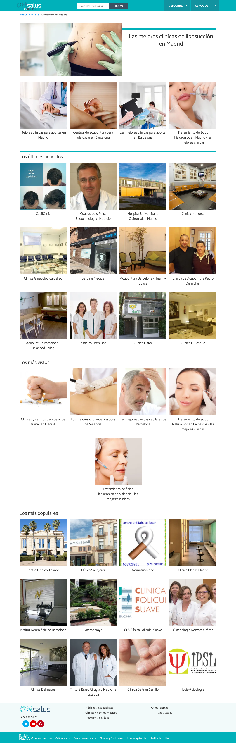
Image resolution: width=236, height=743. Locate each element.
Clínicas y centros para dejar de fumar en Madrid (43, 422)
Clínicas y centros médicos (101, 713)
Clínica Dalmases (43, 689)
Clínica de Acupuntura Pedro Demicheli (193, 281)
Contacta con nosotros (85, 738)
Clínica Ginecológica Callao (43, 278)
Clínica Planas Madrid (193, 570)
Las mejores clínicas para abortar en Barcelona (143, 135)
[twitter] (25, 723)
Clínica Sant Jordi (93, 570)
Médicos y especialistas (99, 708)
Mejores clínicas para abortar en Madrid (43, 135)
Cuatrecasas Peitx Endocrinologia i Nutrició (93, 216)
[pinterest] (40, 723)
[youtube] (33, 723)
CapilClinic (43, 213)
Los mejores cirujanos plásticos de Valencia (93, 422)
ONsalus (23, 15)
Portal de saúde (164, 713)
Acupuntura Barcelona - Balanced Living (43, 346)
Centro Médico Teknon (43, 570)
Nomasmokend (143, 570)
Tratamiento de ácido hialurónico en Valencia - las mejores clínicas (118, 494)
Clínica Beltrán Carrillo (143, 689)
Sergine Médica (93, 278)
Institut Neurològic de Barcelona (43, 630)
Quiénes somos (62, 738)
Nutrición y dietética (97, 718)
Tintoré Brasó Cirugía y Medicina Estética (93, 692)
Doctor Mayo (93, 630)
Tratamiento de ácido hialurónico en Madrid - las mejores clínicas (193, 137)
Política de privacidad (136, 738)
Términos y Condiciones (111, 738)
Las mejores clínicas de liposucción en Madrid (171, 40)
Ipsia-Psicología (193, 689)
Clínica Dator (143, 343)
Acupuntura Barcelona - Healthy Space (143, 281)
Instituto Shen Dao (93, 343)
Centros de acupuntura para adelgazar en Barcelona (93, 135)
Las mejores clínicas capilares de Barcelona (143, 422)
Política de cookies (160, 738)
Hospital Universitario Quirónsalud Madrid (143, 216)
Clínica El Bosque (193, 343)
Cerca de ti (34, 15)
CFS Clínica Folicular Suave (143, 630)
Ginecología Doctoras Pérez (193, 630)
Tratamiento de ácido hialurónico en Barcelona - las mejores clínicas (193, 424)
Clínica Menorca (193, 213)
